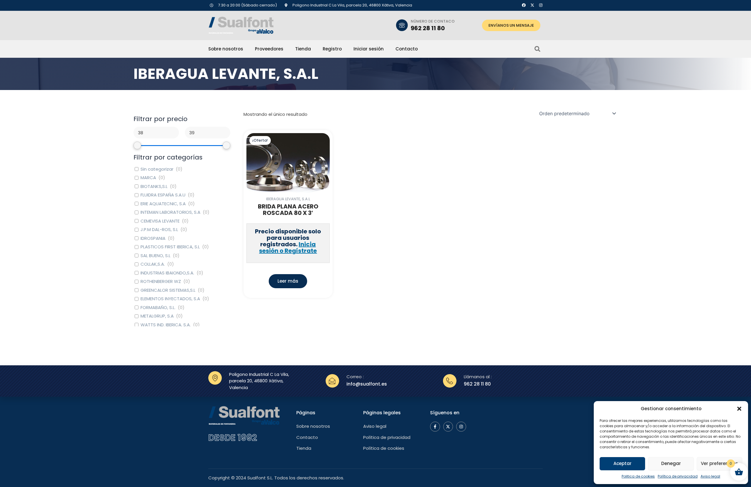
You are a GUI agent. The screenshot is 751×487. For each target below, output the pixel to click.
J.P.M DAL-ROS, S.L (159, 230)
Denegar (671, 463)
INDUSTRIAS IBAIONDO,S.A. (167, 273)
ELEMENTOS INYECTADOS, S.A (170, 299)
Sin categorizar (157, 169)
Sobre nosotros (225, 49)
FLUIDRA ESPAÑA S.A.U (163, 195)
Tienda (303, 49)
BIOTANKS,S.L (154, 186)
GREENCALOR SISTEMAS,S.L (168, 290)
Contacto (406, 49)
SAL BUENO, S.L (155, 256)
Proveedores (269, 49)
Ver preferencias (719, 463)
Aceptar (622, 463)
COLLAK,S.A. (153, 264)
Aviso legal (710, 476)
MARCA (148, 178)
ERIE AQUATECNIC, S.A (163, 204)
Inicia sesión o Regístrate (288, 247)
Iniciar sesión (368, 49)
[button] (739, 409)
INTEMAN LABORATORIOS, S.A (170, 212)
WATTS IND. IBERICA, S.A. (166, 325)
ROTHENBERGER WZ (161, 281)
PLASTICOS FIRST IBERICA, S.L (170, 247)
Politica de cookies (638, 476)
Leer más (288, 281)
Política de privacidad (678, 476)
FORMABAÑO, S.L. (158, 307)
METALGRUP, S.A (157, 316)
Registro (332, 49)
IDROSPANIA (153, 238)
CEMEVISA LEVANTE (160, 221)
